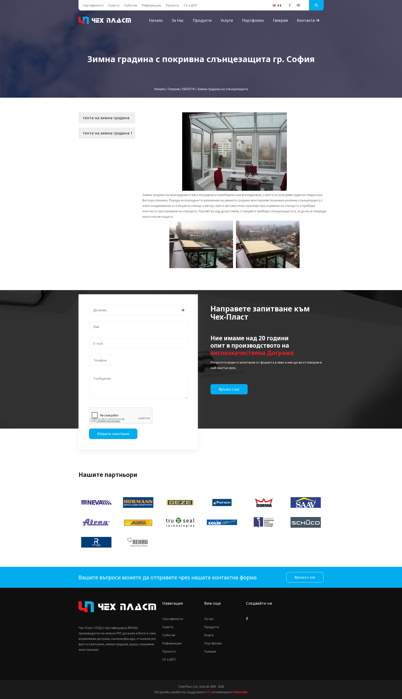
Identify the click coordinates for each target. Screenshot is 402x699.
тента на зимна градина (106, 117)
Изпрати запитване (113, 433)
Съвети (113, 5)
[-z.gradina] (234, 151)
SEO (208, 692)
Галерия (280, 20)
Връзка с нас (229, 389)
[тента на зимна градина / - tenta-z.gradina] (201, 244)
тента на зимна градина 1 (108, 133)
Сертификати (93, 5)
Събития (130, 5)
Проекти (172, 5)
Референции (151, 5)
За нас (178, 20)
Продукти (202, 20)
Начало (156, 20)
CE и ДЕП (190, 5)
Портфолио (253, 20)
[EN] (275, 5)
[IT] (280, 5)
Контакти (306, 20)
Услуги (227, 20)
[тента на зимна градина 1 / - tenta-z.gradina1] (268, 244)
